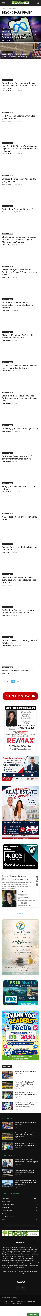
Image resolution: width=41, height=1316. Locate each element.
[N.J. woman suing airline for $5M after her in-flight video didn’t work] (20, 354)
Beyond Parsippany (7, 28)
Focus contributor (7, 212)
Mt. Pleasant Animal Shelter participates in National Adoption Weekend (17, 305)
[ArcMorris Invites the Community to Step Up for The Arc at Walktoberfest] (7, 1095)
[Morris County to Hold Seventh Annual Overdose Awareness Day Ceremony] (16, 51)
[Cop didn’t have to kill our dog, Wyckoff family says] (20, 628)
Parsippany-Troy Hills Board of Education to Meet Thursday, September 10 (24, 1084)
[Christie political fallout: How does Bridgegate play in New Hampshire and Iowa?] (20, 384)
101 (18, 682)
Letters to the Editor (8, 91)
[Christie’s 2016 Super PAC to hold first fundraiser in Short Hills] (20, 323)
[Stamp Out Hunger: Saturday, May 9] (20, 659)
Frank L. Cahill (6, 244)
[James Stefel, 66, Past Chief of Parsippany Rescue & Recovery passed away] (20, 258)
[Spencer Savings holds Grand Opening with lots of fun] (20, 535)
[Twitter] (23, 1288)
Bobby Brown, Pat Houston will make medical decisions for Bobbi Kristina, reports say (19, 85)
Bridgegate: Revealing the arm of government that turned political (17, 457)
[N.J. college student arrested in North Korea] (20, 505)
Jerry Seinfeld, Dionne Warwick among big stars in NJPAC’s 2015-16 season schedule (20, 148)
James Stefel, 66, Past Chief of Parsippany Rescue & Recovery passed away (19, 272)
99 (8, 682)
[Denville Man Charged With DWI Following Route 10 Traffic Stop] (7, 1173)
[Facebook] (18, 1288)
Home (3, 8)
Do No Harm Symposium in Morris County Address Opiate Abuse (18, 611)
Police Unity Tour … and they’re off (18, 209)
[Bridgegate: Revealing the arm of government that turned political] (20, 444)
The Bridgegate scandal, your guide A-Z (20, 428)
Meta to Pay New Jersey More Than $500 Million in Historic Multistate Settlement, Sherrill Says (26, 1105)
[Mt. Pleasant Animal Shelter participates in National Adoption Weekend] (20, 290)
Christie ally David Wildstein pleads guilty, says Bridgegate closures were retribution (19, 580)
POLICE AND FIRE (9, 1156)
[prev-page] (3, 681)
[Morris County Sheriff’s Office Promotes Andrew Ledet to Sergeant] (7, 1163)
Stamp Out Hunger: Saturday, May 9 (18, 671)
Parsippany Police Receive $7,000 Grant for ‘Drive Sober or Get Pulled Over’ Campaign (26, 1182)
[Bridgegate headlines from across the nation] (20, 475)
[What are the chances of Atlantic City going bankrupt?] (20, 167)
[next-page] (23, 681)
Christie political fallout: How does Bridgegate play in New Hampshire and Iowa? (20, 398)
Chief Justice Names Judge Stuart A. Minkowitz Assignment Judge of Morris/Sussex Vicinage (19, 239)
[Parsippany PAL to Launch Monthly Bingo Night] (7, 1075)
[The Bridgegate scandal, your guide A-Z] (20, 417)
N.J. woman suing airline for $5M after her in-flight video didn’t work (20, 366)
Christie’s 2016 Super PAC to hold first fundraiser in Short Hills (19, 336)
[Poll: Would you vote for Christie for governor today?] (20, 104)
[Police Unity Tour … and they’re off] (20, 197)
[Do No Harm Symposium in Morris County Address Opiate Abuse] (20, 598)
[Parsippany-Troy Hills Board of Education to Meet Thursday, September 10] (7, 1085)
